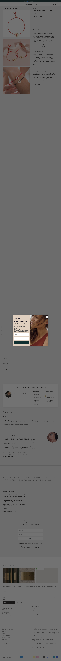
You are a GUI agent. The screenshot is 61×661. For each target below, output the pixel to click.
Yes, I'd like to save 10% (21, 342)
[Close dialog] (47, 317)
